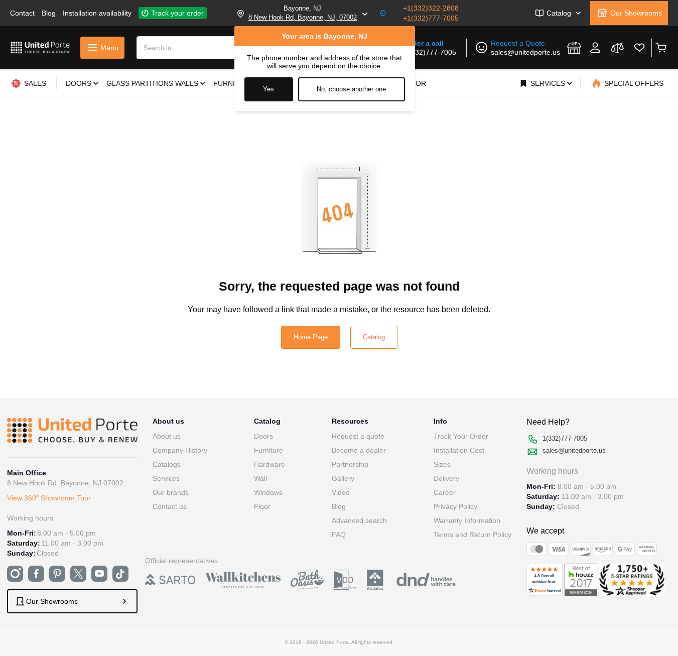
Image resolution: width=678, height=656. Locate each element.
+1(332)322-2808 (431, 8)
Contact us (170, 506)
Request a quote (358, 436)
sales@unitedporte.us (525, 52)
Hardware (269, 464)
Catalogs (167, 464)
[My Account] (595, 48)
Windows (268, 492)
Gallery (343, 478)
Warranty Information (467, 520)
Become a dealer (359, 450)
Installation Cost (459, 450)
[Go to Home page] (40, 47)
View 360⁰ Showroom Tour (49, 498)
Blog (49, 13)
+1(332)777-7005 (431, 18)
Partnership (350, 464)
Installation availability (97, 13)
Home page (311, 337)
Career (445, 492)
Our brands (171, 492)
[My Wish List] (639, 48)
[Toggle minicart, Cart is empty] (660, 48)
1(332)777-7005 (430, 52)
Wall (260, 478)
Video (341, 492)
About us (167, 436)
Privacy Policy (455, 506)
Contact (22, 13)
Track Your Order (461, 436)
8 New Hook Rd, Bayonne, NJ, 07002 (302, 17)
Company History (180, 450)
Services (166, 478)
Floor (262, 506)
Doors (263, 436)
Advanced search (359, 520)
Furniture (268, 450)
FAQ (339, 535)
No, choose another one (351, 89)
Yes (268, 89)
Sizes (442, 464)
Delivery (446, 478)
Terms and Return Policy (472, 535)
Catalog (374, 337)
